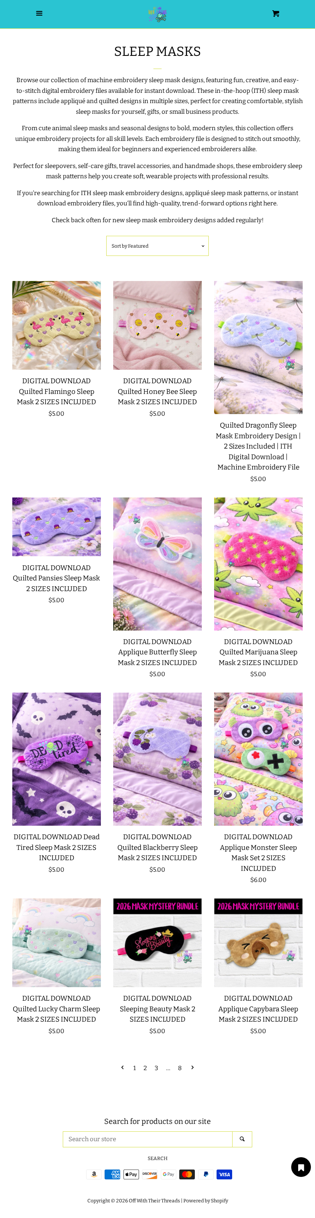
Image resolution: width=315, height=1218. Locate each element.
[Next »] (192, 1068)
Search (158, 1158)
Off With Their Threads (154, 1201)
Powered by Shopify (205, 1201)
